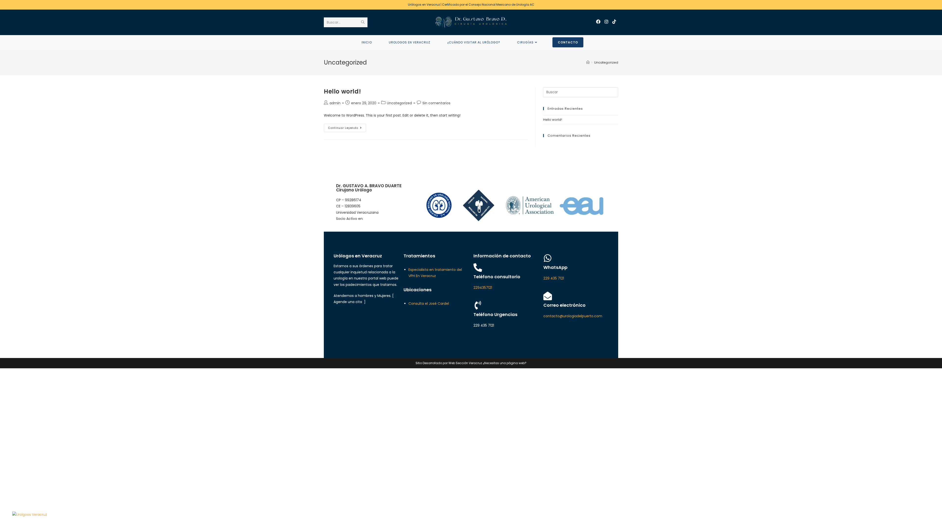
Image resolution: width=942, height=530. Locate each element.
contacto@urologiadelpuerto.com (572, 316)
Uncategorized (399, 103)
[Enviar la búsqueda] (362, 22)
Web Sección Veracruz (465, 363)
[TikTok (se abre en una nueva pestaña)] (614, 21)
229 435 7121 (553, 278)
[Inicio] (587, 62)
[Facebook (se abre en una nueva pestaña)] (598, 21)
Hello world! (342, 91)
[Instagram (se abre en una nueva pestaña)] (606, 21)
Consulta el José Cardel (428, 303)
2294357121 (482, 287)
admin (334, 103)
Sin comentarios (436, 103)
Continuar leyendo (347, 127)
